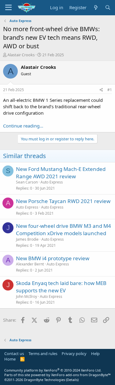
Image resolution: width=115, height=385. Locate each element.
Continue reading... (23, 126)
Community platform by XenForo (53, 370)
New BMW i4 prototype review (52, 258)
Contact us (14, 353)
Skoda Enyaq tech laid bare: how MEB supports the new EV (61, 286)
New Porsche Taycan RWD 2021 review (63, 201)
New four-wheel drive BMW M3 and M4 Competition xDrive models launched (63, 229)
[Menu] (8, 7)
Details (72, 379)
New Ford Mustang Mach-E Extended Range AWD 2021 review (60, 172)
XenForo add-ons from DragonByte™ (81, 374)
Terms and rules (43, 353)
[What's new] (96, 7)
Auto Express (51, 182)
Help (95, 353)
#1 (109, 89)
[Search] (108, 7)
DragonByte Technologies (44, 379)
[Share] (101, 90)
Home (10, 359)
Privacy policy (74, 353)
